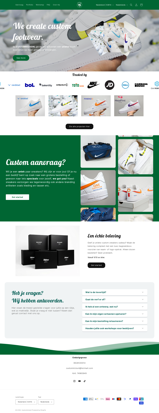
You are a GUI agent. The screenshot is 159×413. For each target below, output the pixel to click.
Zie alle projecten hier (79, 126)
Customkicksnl (27, 410)
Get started (17, 197)
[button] (131, 4)
